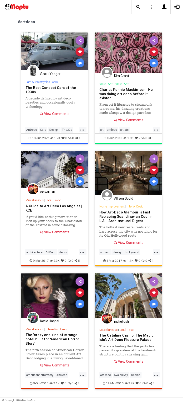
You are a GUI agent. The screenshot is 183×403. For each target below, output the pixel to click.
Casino (135, 375)
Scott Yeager (50, 74)
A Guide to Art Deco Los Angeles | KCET (53, 208)
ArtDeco (31, 129)
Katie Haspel (49, 321)
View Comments (56, 114)
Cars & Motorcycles (37, 82)
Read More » (54, 51)
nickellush (47, 192)
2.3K (57, 261)
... (82, 129)
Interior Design (136, 206)
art (102, 129)
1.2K (57, 138)
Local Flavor (53, 200)
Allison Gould (123, 198)
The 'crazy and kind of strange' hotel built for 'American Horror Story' (52, 339)
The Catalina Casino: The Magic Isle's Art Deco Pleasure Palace (126, 337)
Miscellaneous (34, 200)
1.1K (130, 261)
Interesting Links (56, 329)
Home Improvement (112, 206)
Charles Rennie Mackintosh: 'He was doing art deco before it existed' (126, 93)
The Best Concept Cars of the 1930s (50, 89)
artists (124, 129)
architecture (34, 252)
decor (63, 252)
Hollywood (132, 252)
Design (54, 129)
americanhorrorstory (39, 375)
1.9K (130, 138)
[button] (138, 7)
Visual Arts (106, 84)
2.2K (131, 383)
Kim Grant (121, 76)
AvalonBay (121, 375)
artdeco (112, 129)
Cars (55, 82)
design (117, 252)
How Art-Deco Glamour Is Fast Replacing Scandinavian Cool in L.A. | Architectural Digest (125, 216)
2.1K (56, 383)
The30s (67, 129)
